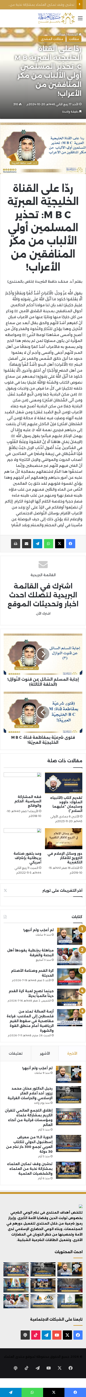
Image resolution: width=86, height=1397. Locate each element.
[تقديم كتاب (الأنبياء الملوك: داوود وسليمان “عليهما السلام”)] (64, 782)
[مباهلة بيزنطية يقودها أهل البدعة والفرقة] (69, 956)
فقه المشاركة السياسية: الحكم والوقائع (27, 801)
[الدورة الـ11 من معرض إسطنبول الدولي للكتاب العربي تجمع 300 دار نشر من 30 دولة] (68, 1143)
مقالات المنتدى (52, 39)
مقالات (74, 39)
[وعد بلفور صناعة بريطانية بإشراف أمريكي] (22, 838)
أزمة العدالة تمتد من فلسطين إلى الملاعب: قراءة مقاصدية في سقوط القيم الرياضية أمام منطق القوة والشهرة (30, 1021)
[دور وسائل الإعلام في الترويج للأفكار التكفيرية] (64, 838)
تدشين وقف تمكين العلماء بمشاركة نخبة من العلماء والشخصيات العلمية (30, 1169)
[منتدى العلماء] (56, 18)
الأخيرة (72, 1053)
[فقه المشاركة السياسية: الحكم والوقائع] (22, 782)
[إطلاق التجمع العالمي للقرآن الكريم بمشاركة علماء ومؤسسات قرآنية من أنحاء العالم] (68, 1116)
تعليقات (15, 1053)
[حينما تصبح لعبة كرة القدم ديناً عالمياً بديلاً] (69, 997)
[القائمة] (80, 20)
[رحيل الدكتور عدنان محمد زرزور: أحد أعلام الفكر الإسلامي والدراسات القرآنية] (68, 1094)
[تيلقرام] (37, 543)
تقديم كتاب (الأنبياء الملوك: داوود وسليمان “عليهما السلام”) (66, 804)
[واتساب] (48, 543)
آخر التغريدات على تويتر (62, 890)
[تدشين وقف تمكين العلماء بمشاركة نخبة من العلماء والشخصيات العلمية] (68, 1170)
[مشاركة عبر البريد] (26, 543)
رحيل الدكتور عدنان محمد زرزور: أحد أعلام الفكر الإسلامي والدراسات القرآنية (30, 1093)
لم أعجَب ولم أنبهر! (38, 930)
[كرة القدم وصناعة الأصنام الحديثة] (69, 977)
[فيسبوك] (70, 543)
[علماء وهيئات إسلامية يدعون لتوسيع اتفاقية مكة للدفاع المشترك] (16, 1285)
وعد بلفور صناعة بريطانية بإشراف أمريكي (27, 858)
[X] (59, 543)
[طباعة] (15, 543)
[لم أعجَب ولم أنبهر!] (69, 936)
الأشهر (45, 1053)
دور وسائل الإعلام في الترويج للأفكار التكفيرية (64, 858)
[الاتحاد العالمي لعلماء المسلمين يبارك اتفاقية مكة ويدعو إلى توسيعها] (70, 1301)
